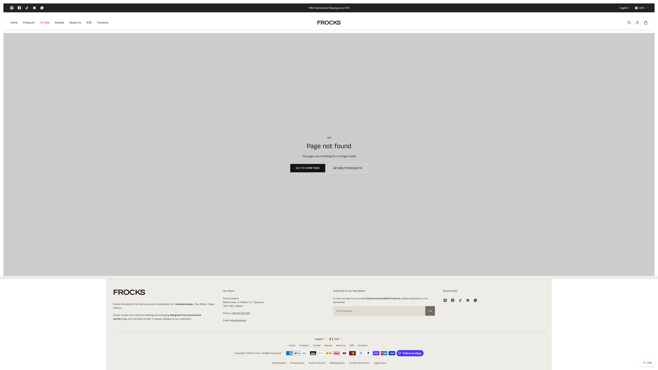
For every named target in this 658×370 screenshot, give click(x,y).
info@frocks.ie (238, 320)
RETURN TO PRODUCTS (348, 168)
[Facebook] (19, 8)
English (319, 339)
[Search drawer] (629, 22)
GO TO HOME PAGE (308, 168)
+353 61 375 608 (240, 313)
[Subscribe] (430, 311)
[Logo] (329, 22)
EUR (336, 339)
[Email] (34, 8)
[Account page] (637, 22)
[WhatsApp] (42, 8)
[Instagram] (12, 8)
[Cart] (646, 22)
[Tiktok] (27, 8)
